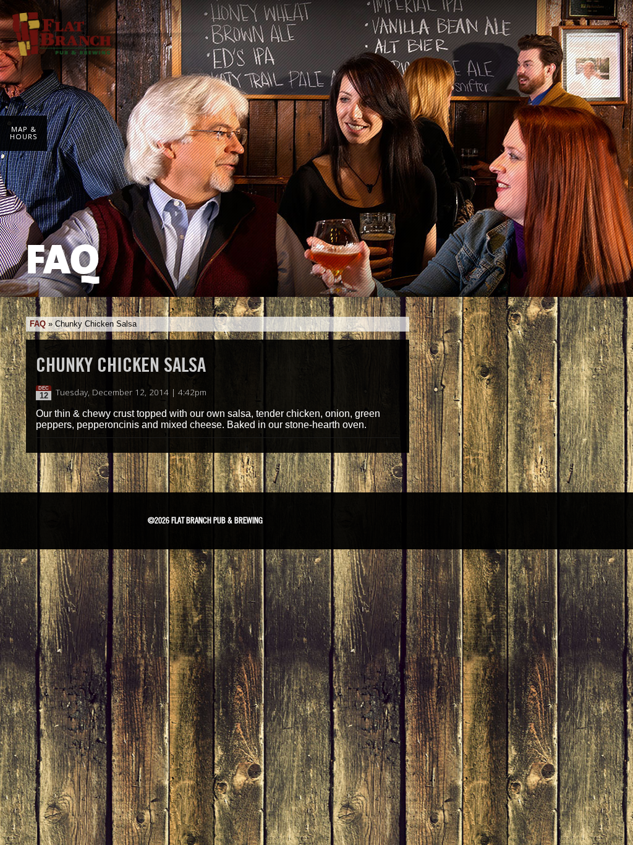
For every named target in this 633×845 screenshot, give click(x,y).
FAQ (38, 323)
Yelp (442, 517)
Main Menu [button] (604, 25)
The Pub (362, 518)
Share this (392, 392)
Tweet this (379, 392)
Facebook (331, 518)
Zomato (487, 517)
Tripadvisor (396, 516)
